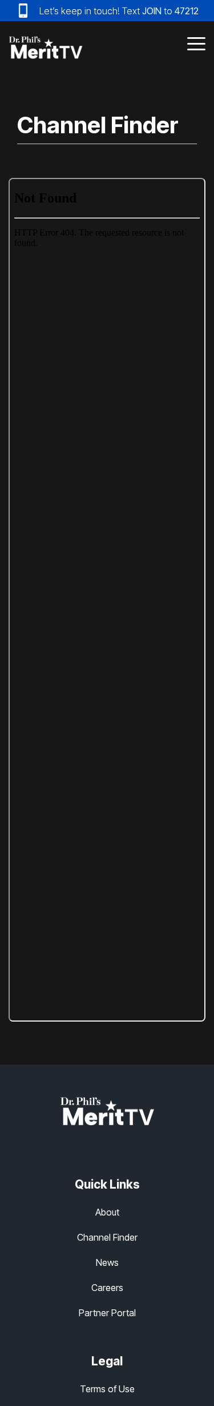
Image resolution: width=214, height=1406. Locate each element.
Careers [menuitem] (107, 1287)
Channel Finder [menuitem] (107, 1237)
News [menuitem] (107, 1262)
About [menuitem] (107, 1212)
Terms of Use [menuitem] (107, 1389)
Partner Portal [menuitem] (107, 1312)
